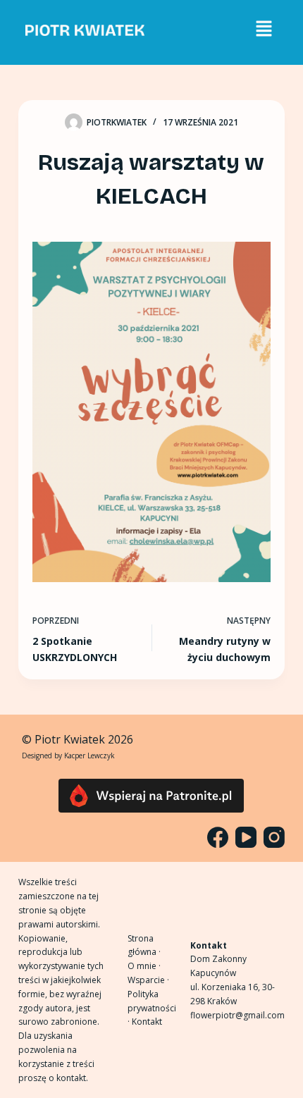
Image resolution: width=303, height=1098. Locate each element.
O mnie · (144, 966)
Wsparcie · (148, 980)
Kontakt (147, 1022)
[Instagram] (274, 837)
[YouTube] (245, 837)
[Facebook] (217, 837)
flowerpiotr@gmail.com (237, 1015)
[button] (263, 29)
